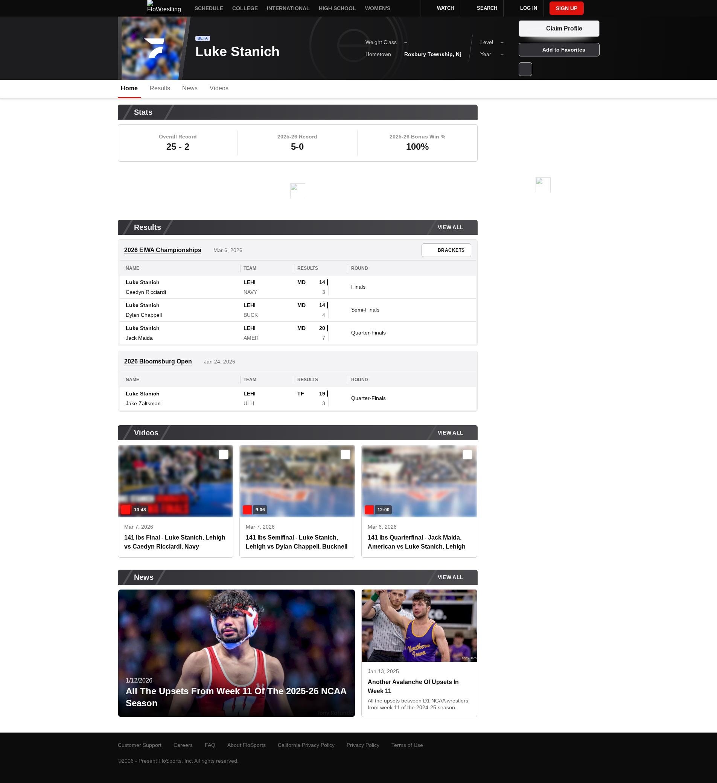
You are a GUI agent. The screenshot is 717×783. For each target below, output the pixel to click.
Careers (183, 745)
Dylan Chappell (144, 315)
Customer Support (139, 745)
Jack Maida (139, 338)
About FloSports (246, 745)
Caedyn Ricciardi (146, 292)
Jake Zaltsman (143, 403)
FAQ (210, 745)
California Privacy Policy (306, 745)
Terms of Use (407, 745)
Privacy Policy (363, 745)
